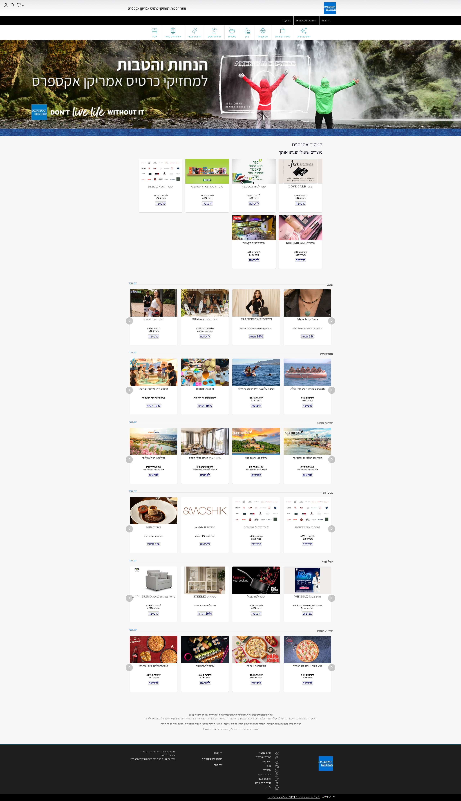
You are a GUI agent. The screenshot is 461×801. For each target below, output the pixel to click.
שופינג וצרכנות (282, 36)
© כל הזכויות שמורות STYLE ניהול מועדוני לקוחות (294, 797)
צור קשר (286, 20)
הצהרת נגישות (167, 755)
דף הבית (326, 20)
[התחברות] (6, 5)
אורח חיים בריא (173, 36)
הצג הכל (133, 283)
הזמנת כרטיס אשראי (306, 20)
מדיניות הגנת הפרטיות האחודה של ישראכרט (153, 759)
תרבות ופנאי (194, 36)
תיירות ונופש (214, 36)
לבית (154, 36)
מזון (247, 36)
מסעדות (232, 36)
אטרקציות (263, 36)
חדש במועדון (303, 36)
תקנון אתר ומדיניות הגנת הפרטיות (158, 751)
